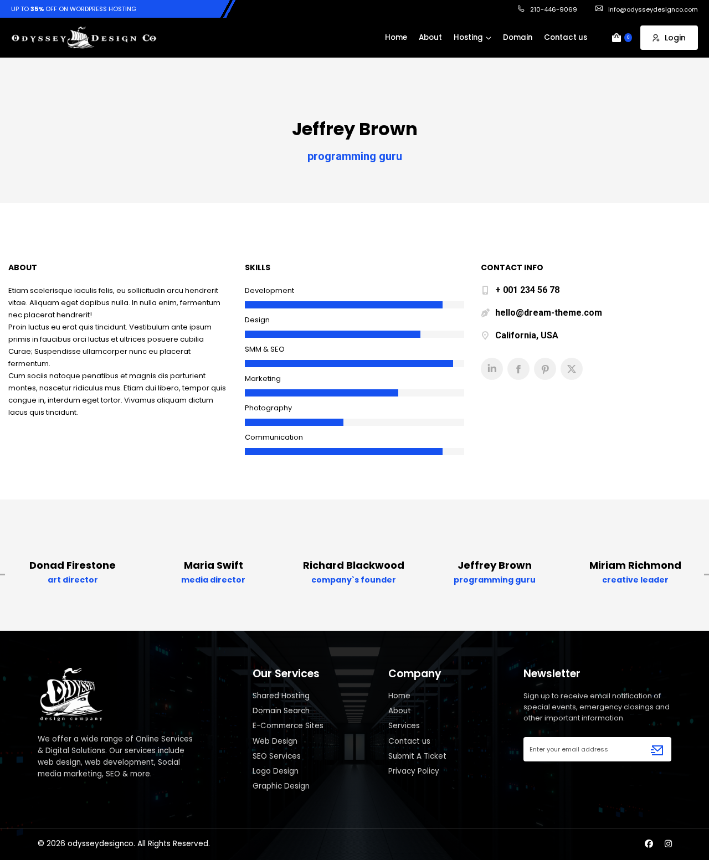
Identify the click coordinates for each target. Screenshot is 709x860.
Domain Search (281, 710)
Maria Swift (213, 565)
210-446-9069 (553, 9)
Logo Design (276, 771)
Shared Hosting (281, 696)
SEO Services (277, 756)
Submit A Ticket (417, 756)
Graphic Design (281, 786)
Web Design (275, 741)
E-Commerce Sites (288, 725)
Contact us (409, 741)
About (399, 710)
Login (675, 37)
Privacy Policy (413, 771)
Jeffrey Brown (495, 565)
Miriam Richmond (635, 565)
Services (404, 725)
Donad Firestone (72, 565)
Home (399, 696)
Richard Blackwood (353, 565)
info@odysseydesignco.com (653, 9)
